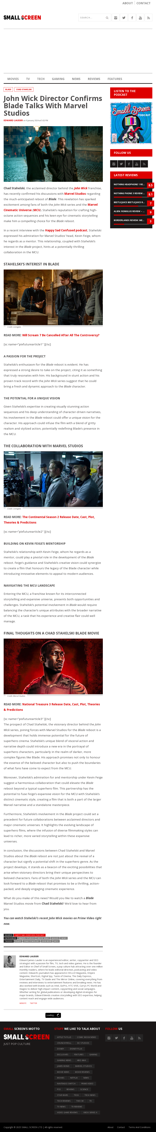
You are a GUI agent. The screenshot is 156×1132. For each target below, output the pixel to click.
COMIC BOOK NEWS (86, 1037)
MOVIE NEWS (43, 938)
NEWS (76, 79)
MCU (56, 941)
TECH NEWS (90, 1095)
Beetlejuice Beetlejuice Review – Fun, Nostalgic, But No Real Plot (131, 202)
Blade (8, 89)
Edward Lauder (13, 120)
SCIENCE (84, 1089)
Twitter (33, 1003)
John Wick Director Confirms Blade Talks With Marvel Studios (53, 105)
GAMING (58, 79)
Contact (143, 3)
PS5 (59, 1089)
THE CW (80, 1101)
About (127, 3)
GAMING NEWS (64, 1060)
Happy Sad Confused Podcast (29, 935)
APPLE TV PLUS (64, 1037)
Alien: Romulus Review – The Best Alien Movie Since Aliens (131, 211)
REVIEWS (94, 79)
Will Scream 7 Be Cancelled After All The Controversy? (60, 335)
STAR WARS (62, 1095)
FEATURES (115, 79)
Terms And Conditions (140, 1127)
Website (23, 1003)
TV (28, 79)
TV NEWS (61, 1106)
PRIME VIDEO (87, 1083)
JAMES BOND (63, 1066)
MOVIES (13, 79)
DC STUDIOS (83, 1043)
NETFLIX (74, 1078)
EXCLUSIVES (62, 1054)
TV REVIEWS (76, 1106)
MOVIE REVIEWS (82, 1072)
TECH (41, 79)
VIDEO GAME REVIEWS (67, 1112)
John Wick (46, 941)
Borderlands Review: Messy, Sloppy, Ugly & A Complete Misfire (131, 220)
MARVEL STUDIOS (27, 938)
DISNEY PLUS (76, 1048)
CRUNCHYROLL (64, 1043)
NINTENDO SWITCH (66, 1083)
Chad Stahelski (24, 89)
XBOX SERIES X (90, 1112)
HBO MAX (81, 1060)
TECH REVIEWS (64, 1101)
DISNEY (60, 1048)
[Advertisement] (78, 52)
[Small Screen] (41, 17)
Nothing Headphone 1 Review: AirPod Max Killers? (131, 184)
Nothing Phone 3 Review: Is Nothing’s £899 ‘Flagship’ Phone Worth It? (131, 193)
